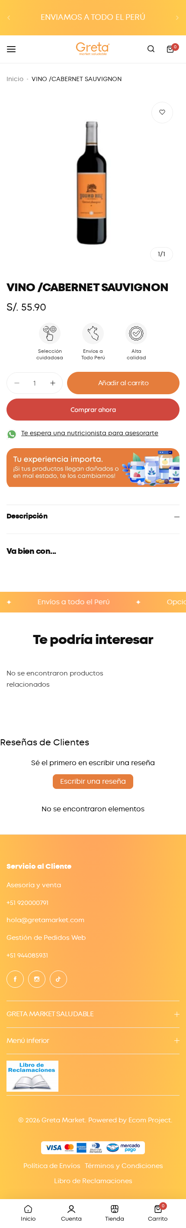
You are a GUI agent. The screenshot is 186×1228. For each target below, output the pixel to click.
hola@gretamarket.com (45, 920)
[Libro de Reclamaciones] (32, 1089)
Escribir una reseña (93, 781)
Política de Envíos (51, 1166)
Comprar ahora (93, 409)
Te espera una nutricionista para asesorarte (89, 433)
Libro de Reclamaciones (93, 1181)
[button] (8, 17)
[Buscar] (150, 49)
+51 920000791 (27, 902)
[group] (93, 181)
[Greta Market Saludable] (93, 49)
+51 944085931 (27, 955)
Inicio (14, 79)
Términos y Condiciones (124, 1166)
